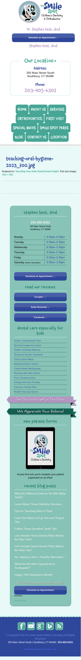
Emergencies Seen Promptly (27, 382)
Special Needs (24, 128)
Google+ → (40, 297)
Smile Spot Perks (54, 128)
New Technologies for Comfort (27, 345)
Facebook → (40, 317)
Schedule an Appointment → (43, 37)
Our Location (39, 60)
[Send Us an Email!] (31, 626)
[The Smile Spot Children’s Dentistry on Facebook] (21, 626)
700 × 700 (7, 174)
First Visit (55, 118)
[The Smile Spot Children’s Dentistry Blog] (59, 626)
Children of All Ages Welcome (27, 350)
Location (59, 137)
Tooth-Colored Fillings (24, 359)
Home (22, 109)
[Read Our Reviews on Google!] (40, 626)
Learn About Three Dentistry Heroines (38, 504)
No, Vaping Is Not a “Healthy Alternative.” (40, 557)
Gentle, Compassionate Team (27, 341)
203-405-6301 (40, 90)
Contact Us (36, 137)
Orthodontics (30, 118)
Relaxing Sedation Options (26, 364)
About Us (38, 109)
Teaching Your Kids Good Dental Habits (37, 171)
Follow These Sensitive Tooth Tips (36, 528)
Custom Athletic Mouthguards (27, 368)
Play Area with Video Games (27, 373)
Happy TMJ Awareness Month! (34, 574)
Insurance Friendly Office (25, 387)
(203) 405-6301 (20, 601)
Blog (19, 137)
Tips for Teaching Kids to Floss (33, 511)
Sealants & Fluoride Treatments (28, 354)
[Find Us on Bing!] (50, 626)
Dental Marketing (32, 649)
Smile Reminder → (40, 307)
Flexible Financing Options (26, 392)
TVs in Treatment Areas (24, 378)
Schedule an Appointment (40, 590)
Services (57, 109)
